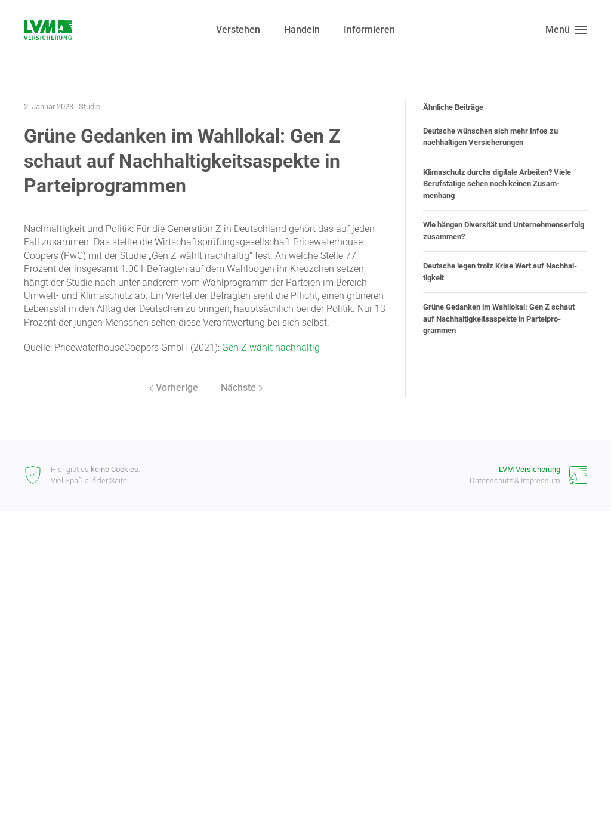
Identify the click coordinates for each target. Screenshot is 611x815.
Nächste (238, 387)
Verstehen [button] (238, 29)
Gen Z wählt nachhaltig (271, 347)
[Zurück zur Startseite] (48, 30)
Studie (89, 106)
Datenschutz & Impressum (515, 480)
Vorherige (177, 387)
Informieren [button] (369, 29)
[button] (566, 30)
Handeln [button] (302, 29)
